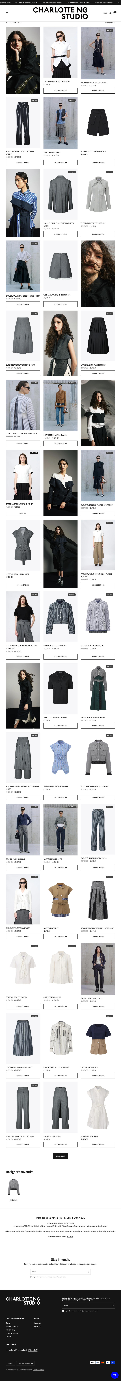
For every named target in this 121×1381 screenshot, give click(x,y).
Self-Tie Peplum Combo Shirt (92, 645)
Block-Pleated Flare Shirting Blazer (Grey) (58, 224)
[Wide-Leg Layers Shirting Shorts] (60, 265)
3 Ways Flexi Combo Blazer (92, 998)
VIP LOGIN (11, 1344)
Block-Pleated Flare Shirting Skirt (20, 365)
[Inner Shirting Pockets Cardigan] (98, 757)
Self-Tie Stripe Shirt (51, 152)
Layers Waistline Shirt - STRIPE (55, 786)
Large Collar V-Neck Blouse (55, 717)
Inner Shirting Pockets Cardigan (94, 786)
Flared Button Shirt (89, 1136)
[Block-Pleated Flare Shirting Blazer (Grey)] (60, 194)
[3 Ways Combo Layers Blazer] (60, 405)
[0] (113, 13)
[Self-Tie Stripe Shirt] (60, 123)
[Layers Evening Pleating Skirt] (98, 336)
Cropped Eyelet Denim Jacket (55, 645)
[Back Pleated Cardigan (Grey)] (23, 899)
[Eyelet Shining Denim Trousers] (98, 829)
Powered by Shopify (38, 1370)
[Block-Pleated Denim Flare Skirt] (23, 1038)
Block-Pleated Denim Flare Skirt (19, 1067)
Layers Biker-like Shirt (52, 859)
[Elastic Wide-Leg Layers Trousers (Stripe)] (23, 122)
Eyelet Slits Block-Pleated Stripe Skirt (97, 505)
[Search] (110, 13)
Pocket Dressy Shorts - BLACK (93, 151)
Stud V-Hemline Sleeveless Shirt (56, 81)
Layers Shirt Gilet (50, 928)
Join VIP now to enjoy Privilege (29, 2)
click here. (70, 1236)
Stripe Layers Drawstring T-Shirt (19, 504)
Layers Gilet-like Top (89, 1067)
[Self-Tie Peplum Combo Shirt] (98, 616)
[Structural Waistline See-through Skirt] (23, 266)
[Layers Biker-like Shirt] (60, 830)
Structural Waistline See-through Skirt (23, 296)
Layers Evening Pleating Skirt (93, 365)
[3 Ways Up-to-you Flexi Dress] (98, 688)
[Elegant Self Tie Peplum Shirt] (98, 194)
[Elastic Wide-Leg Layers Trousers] (23, 1107)
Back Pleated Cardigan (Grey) (18, 928)
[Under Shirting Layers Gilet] (23, 545)
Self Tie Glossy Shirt (52, 997)
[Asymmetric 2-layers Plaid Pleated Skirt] (98, 899)
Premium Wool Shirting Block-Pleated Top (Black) (21, 647)
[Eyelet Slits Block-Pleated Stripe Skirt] (98, 476)
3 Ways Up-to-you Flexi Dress (93, 717)
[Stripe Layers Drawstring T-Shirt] (23, 475)
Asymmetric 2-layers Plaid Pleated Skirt (97, 928)
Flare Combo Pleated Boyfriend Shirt (21, 433)
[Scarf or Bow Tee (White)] (23, 968)
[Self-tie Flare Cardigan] (23, 830)
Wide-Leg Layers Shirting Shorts (56, 295)
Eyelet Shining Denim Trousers (93, 858)
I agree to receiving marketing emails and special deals (49, 1277)
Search (8, 1323)
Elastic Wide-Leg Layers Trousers (20, 1136)
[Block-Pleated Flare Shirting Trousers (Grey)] (23, 757)
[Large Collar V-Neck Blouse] (60, 688)
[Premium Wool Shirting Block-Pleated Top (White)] (98, 545)
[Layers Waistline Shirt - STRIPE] (60, 757)
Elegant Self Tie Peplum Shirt (93, 223)
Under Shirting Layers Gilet (17, 574)
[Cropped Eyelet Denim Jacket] (60, 616)
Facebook (37, 1326)
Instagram (37, 1323)
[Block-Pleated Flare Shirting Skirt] (23, 336)
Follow (36, 1318)
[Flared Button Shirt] (98, 1107)
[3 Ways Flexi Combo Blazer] (98, 969)
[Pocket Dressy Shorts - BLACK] (98, 122)
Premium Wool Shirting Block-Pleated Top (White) (96, 575)
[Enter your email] (88, 1272)
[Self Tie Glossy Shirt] (60, 968)
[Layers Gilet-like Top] (98, 1038)
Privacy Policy (10, 1330)
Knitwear (13, 1200)
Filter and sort (15, 23)
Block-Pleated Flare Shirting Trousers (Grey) (22, 787)
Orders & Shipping (12, 1333)
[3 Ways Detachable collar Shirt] (60, 1038)
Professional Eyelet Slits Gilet (94, 82)
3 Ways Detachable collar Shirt (56, 1067)
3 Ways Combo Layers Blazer (55, 435)
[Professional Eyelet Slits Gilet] (98, 53)
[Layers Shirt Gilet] (60, 899)
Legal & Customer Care (15, 1318)
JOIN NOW (32, 1350)
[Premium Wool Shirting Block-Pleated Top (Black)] (23, 616)
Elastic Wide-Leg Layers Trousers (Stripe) (20, 152)
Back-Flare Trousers (52, 1136)
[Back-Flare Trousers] (60, 1107)
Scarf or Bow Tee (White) (16, 997)
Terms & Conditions (12, 1326)
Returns (8, 1336)
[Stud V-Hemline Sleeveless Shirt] (60, 52)
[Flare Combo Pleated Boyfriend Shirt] (23, 405)
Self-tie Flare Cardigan (15, 859)
